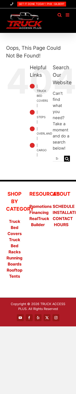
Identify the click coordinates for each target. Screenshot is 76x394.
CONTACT (61, 218)
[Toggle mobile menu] (68, 15)
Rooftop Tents (14, 273)
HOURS (61, 224)
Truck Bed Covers (14, 227)
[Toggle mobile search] (60, 15)
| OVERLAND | (44, 133)
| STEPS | (41, 117)
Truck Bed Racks (15, 245)
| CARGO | (42, 150)
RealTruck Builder (37, 221)
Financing (37, 212)
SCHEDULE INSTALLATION (61, 209)
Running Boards (14, 261)
